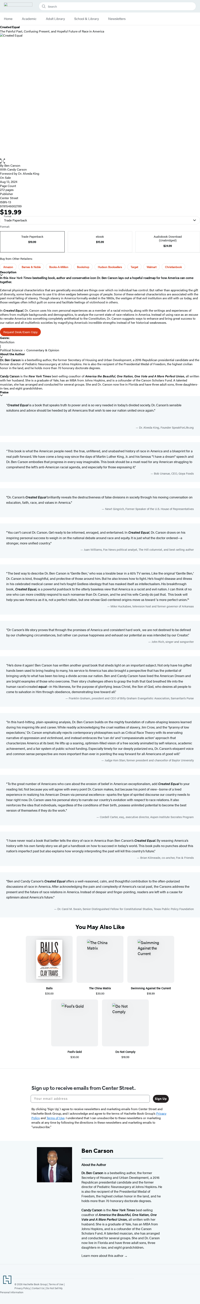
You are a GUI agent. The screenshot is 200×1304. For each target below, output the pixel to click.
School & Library (86, 19)
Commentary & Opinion (42, 350)
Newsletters (117, 19)
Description (8, 272)
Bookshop (83, 267)
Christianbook (173, 267)
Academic (29, 19)
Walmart (151, 267)
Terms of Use (56, 1284)
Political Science (11, 350)
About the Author (12, 354)
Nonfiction (7, 342)
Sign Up (161, 1099)
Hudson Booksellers (110, 267)
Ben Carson (12, 165)
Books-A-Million (58, 267)
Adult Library (55, 19)
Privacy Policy (22, 1288)
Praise (4, 392)
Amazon (8, 267)
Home (8, 19)
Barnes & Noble (31, 267)
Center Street (9, 198)
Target (134, 267)
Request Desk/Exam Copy (20, 332)
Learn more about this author (102, 1255)
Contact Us (38, 1288)
